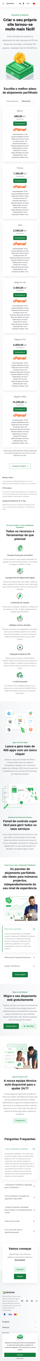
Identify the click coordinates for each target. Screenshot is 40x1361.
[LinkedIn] (32, 1301)
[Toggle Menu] (3, 3)
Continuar (20, 1355)
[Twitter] (27, 1301)
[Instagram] (36, 1301)
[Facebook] (22, 1301)
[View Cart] (20, 3)
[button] (20, 957)
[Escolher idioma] (35, 3)
